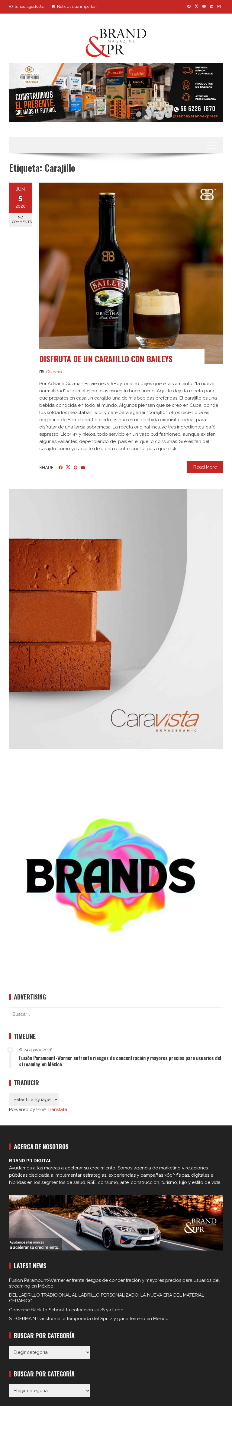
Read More (205, 467)
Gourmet (54, 371)
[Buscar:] (116, 1014)
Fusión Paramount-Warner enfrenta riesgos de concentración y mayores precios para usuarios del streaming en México (120, 1061)
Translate (57, 1109)
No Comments (22, 219)
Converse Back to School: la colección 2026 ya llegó (66, 1310)
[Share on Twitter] (68, 467)
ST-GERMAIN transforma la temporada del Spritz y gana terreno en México (89, 1318)
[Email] (83, 468)
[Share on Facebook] (60, 468)
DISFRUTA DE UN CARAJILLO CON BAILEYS (105, 359)
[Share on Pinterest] (75, 468)
